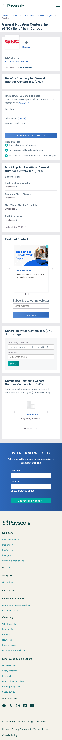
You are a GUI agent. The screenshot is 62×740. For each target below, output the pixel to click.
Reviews (26, 47)
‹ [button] (10, 268)
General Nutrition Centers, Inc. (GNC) (39, 16)
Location (12, 352)
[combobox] (31, 113)
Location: (9, 109)
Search (13, 363)
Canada (5, 16)
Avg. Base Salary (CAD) (16, 61)
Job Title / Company (18, 342)
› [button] (52, 268)
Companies (16, 16)
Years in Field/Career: (16, 123)
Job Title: (15, 470)
